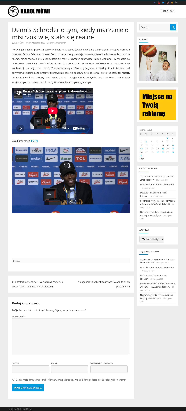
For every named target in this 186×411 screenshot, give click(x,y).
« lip (141, 158)
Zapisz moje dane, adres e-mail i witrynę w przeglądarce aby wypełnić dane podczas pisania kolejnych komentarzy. (71, 379)
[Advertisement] (71, 238)
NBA (17, 260)
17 (141, 148)
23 (173, 148)
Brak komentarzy (58, 42)
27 (158, 152)
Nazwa (15, 363)
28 (163, 152)
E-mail (54, 363)
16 (173, 145)
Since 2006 (168, 11)
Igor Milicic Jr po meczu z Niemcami (157, 184)
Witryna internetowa (101, 363)
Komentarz (18, 316)
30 (173, 152)
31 (141, 155)
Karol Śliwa (19, 42)
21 (163, 148)
